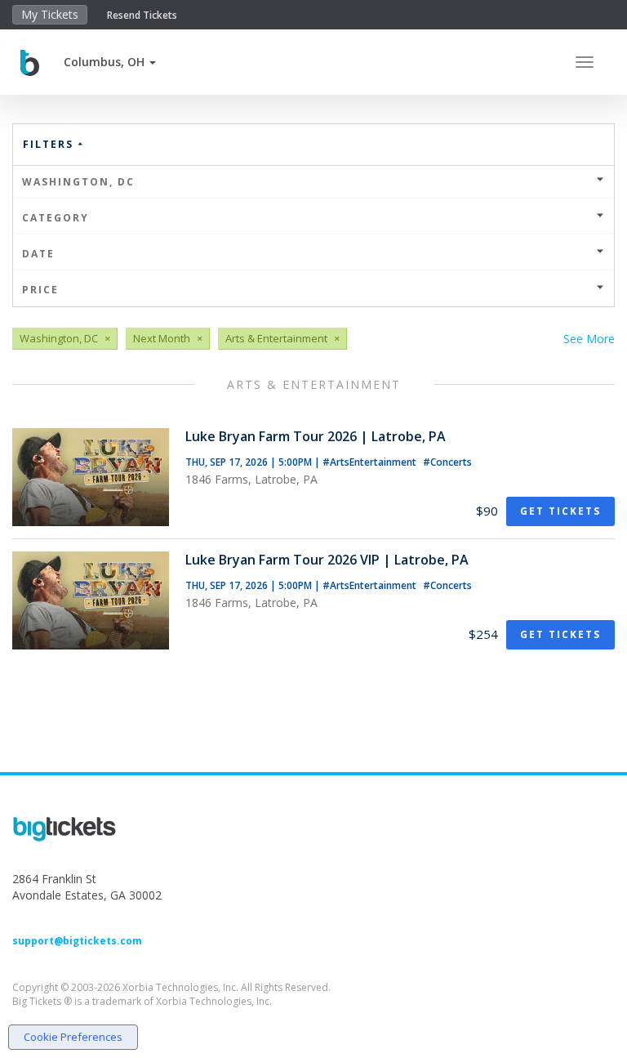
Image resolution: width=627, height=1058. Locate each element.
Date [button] (38, 254)
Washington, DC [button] (78, 182)
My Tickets (49, 14)
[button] (110, 61)
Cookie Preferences (73, 1036)
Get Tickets (560, 511)
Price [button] (40, 290)
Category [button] (55, 218)
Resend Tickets (142, 15)
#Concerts (447, 462)
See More (589, 338)
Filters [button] (50, 144)
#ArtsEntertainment (370, 462)
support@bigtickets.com (77, 941)
